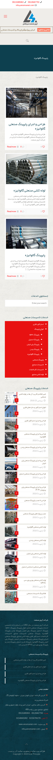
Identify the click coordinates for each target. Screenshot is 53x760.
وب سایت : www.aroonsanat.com (32, 724)
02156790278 (34, 718)
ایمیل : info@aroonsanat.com (33, 729)
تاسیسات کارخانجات (36, 369)
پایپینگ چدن (34, 349)
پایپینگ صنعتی (38, 360)
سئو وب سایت (23, 751)
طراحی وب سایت (38, 751)
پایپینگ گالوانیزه (35, 255)
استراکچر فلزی (38, 324)
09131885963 (18, 2)
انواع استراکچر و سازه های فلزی (34, 667)
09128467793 (33, 2)
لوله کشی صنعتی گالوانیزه (29, 190)
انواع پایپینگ (39, 329)
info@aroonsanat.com (25, 5)
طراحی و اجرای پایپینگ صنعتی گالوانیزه (27, 126)
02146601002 (22, 718)
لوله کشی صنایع (38, 374)
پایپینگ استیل (34, 339)
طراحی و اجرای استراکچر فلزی (35, 673)
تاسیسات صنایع (38, 365)
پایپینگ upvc (34, 335)
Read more (11, 147)
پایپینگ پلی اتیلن (33, 344)
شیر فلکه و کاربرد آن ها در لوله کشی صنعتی (30, 660)
